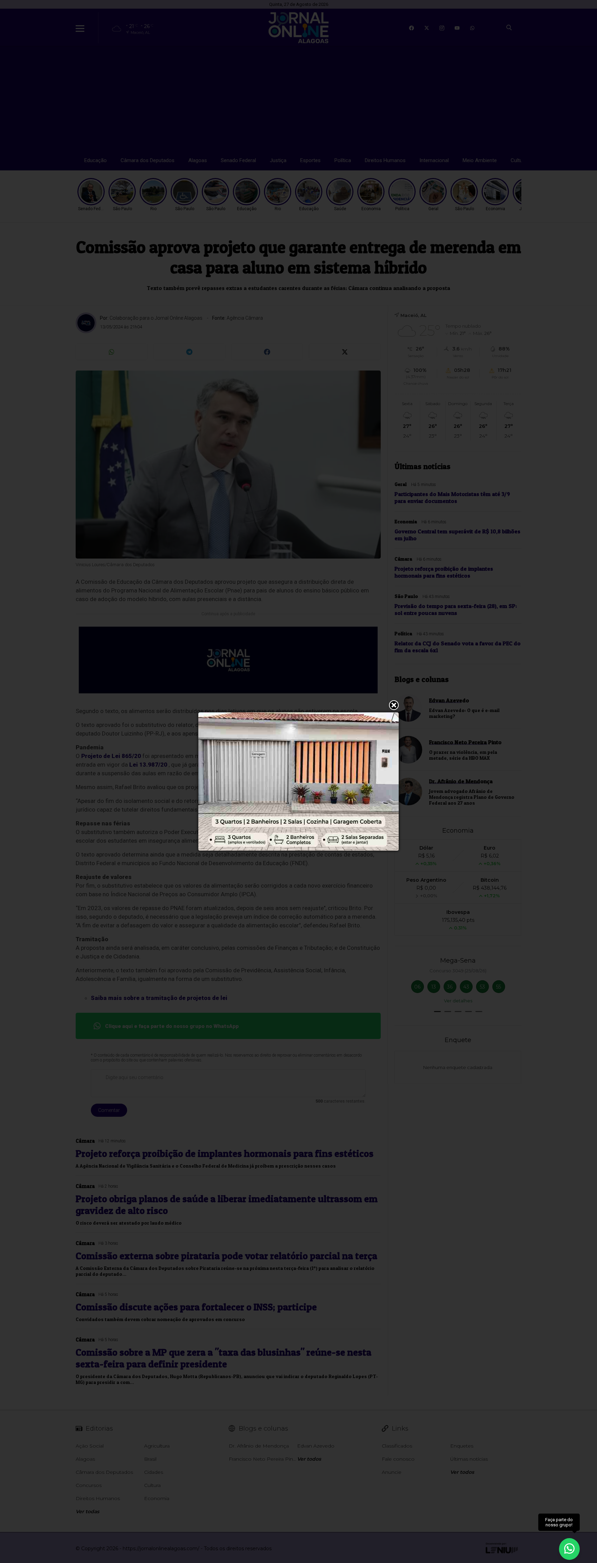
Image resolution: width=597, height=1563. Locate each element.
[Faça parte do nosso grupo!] (569, 1545)
